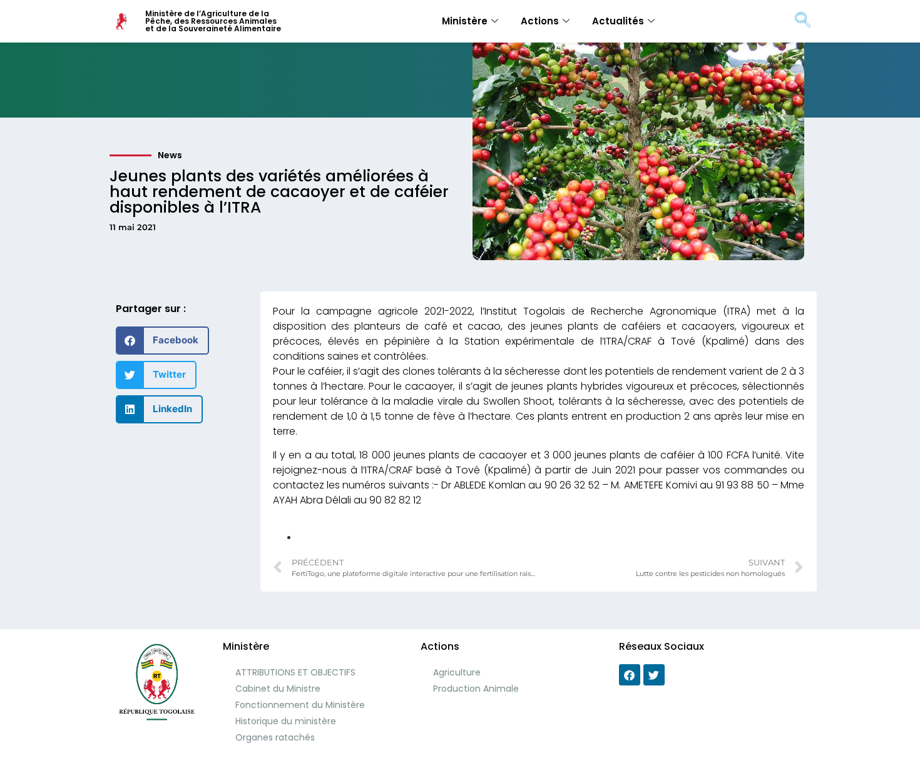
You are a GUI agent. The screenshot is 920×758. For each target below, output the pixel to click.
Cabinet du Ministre (277, 688)
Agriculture (457, 672)
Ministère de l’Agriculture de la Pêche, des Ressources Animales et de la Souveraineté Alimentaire (213, 21)
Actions (540, 21)
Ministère (465, 21)
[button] (162, 340)
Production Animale (476, 688)
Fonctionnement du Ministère (300, 705)
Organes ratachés (275, 737)
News (170, 155)
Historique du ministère (285, 721)
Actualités (618, 21)
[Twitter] (654, 674)
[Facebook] (629, 674)
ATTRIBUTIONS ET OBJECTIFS (295, 672)
